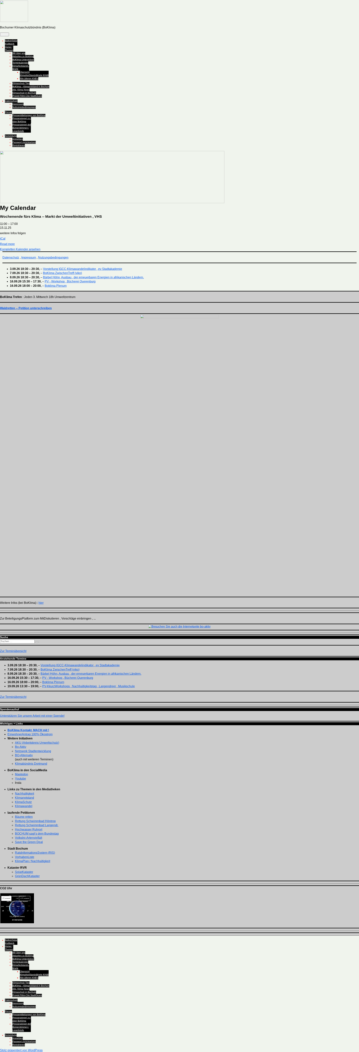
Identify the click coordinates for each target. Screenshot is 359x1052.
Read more (7, 244)
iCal (2, 238)
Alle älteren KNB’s (29, 78)
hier (41, 602)
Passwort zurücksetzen (24, 142)
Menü (4, 34)
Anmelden (17, 139)
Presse (8, 112)
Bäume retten (24, 816)
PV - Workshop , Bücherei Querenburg (70, 281)
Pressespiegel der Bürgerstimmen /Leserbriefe (21, 127)
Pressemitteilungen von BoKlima (28, 115)
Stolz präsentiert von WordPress (21, 1050)
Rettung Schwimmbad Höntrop (35, 821)
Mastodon (21, 774)
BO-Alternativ (24, 755)
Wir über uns (18, 53)
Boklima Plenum (56, 285)
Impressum (18, 104)
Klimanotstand (24, 797)
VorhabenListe (24, 857)
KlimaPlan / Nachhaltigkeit (32, 861)
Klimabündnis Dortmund (31, 763)
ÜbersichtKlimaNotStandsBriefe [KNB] (34, 74)
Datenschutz (11, 101)
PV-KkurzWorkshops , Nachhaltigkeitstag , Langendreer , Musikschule (88, 686)
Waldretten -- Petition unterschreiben (26, 308)
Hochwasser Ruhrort (28, 829)
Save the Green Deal (29, 842)
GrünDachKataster (27, 876)
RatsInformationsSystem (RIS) (35, 852)
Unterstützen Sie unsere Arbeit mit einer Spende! (32, 715)
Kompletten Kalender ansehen (20, 249)
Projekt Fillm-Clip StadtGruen (27, 96)
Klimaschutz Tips (21, 83)
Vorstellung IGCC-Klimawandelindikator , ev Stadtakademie (82, 268)
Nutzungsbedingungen (24, 107)
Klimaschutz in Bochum (24, 93)
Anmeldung (11, 136)
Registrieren (18, 145)
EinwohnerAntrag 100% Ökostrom (30, 734)
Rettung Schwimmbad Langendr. (36, 825)
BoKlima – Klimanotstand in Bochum (30, 86)
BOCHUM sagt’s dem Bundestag (37, 833)
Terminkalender (20, 63)
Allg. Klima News (21, 89)
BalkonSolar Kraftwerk (11, 42)
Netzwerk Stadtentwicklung (33, 751)
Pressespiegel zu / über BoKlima (21, 120)
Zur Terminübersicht (13, 651)
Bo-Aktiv (20, 746)
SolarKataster (24, 872)
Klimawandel (23, 806)
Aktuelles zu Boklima (22, 56)
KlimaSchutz (23, 802)
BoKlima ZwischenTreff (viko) (62, 273)
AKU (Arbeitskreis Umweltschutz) (37, 742)
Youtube (20, 778)
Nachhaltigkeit (24, 793)
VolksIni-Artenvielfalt (28, 837)
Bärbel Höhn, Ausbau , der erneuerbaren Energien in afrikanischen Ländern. (93, 277)
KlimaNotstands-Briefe (20, 68)
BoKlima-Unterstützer (23, 59)
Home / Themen (9, 49)
